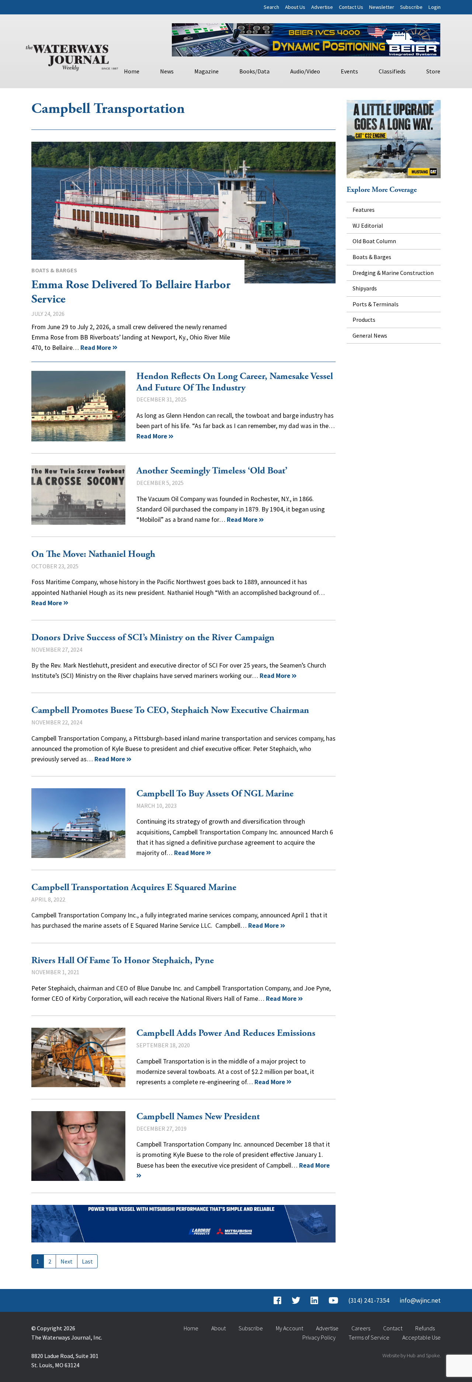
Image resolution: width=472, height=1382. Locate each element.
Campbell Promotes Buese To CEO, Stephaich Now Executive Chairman (170, 710)
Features (364, 209)
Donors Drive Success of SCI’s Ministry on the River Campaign (152, 638)
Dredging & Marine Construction (393, 272)
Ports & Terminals (376, 304)
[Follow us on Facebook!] (277, 1300)
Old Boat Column (374, 241)
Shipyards (365, 288)
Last (87, 1261)
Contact (392, 1328)
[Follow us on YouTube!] (333, 1300)
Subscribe (411, 7)
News (167, 71)
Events (349, 71)
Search (271, 7)
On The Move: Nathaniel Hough (93, 554)
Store (433, 71)
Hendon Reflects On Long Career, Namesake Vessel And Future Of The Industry (78, 406)
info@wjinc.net (420, 1300)
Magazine (206, 71)
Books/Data (254, 71)
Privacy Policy (319, 1337)
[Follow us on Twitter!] (296, 1300)
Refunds (425, 1328)
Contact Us (351, 7)
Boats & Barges (54, 270)
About (218, 1328)
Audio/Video (305, 71)
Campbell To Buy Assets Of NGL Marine (78, 823)
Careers (360, 1328)
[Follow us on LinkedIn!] (314, 1300)
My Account (289, 1328)
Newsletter (381, 7)
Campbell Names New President (78, 1146)
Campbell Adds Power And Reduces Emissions (78, 1057)
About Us (295, 7)
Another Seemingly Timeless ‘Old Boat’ (78, 495)
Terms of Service (368, 1337)
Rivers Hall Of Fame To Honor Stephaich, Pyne (122, 960)
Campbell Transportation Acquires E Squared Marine (133, 887)
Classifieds (392, 71)
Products (364, 319)
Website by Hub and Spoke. (411, 1355)
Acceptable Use (421, 1337)
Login (434, 7)
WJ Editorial (368, 225)
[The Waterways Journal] (72, 56)
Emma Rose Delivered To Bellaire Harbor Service (183, 212)
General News (370, 335)
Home (131, 71)
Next (66, 1261)
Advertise (322, 7)
